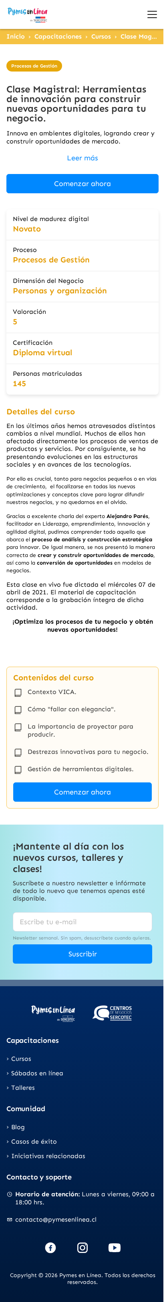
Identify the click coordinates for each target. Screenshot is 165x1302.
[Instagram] (82, 1247)
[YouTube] (114, 1247)
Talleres (23, 1087)
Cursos (101, 36)
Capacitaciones (58, 36)
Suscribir (82, 954)
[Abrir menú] (152, 14)
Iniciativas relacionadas (48, 1156)
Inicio (15, 36)
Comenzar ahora (82, 183)
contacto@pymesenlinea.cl (56, 1219)
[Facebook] (50, 1247)
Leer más (82, 158)
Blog (18, 1127)
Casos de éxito (34, 1141)
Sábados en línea (37, 1073)
